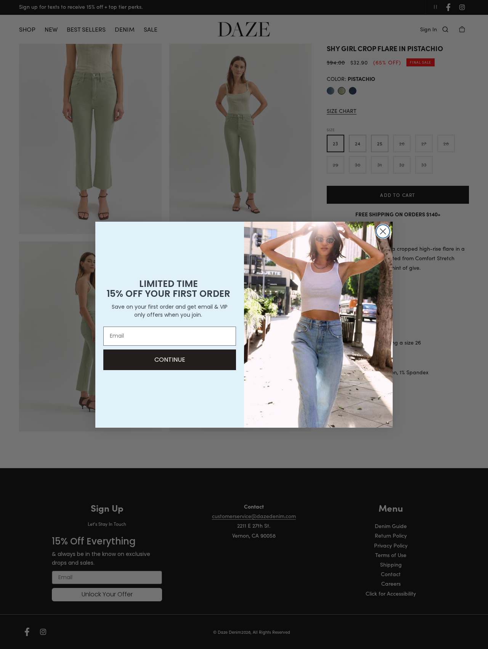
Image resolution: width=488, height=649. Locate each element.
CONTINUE (169, 359)
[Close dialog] (383, 231)
